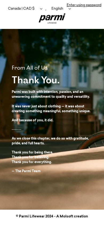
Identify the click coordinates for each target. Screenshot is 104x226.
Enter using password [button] (84, 5)
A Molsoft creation (72, 216)
